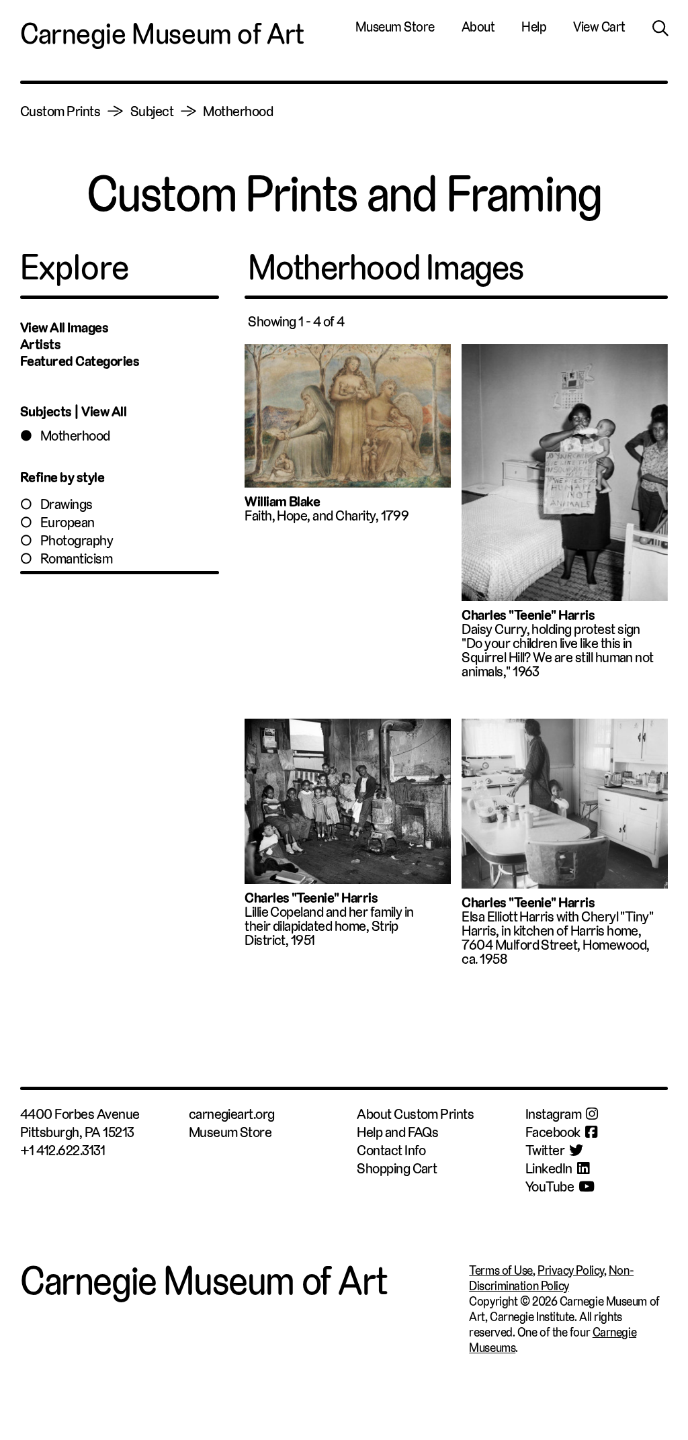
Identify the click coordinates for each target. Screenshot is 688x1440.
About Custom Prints (415, 1114)
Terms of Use (501, 1270)
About (478, 27)
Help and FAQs (397, 1132)
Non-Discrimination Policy (551, 1278)
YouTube (549, 1186)
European (67, 522)
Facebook (552, 1132)
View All (103, 411)
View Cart (599, 27)
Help (533, 27)
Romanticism (76, 558)
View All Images (64, 327)
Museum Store (395, 27)
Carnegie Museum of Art (162, 34)
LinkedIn (548, 1168)
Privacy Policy (571, 1270)
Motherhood (75, 435)
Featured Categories (79, 361)
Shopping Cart (397, 1168)
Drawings (66, 504)
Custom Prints (60, 111)
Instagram (553, 1114)
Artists (40, 344)
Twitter (544, 1150)
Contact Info (391, 1150)
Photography (76, 540)
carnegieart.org (232, 1114)
